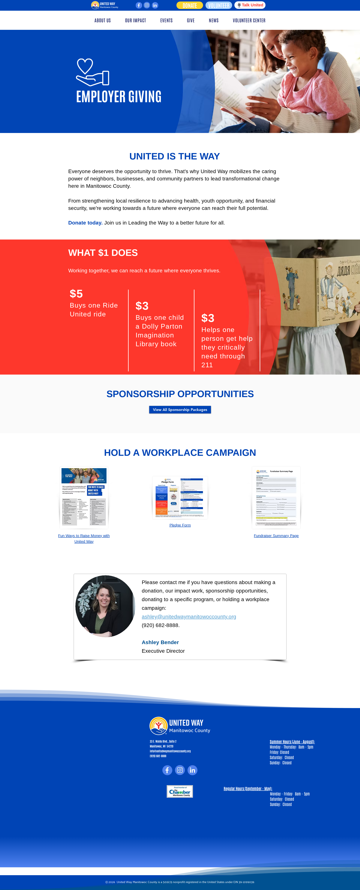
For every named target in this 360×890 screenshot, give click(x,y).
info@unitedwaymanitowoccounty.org (170, 751)
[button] (102, 20)
